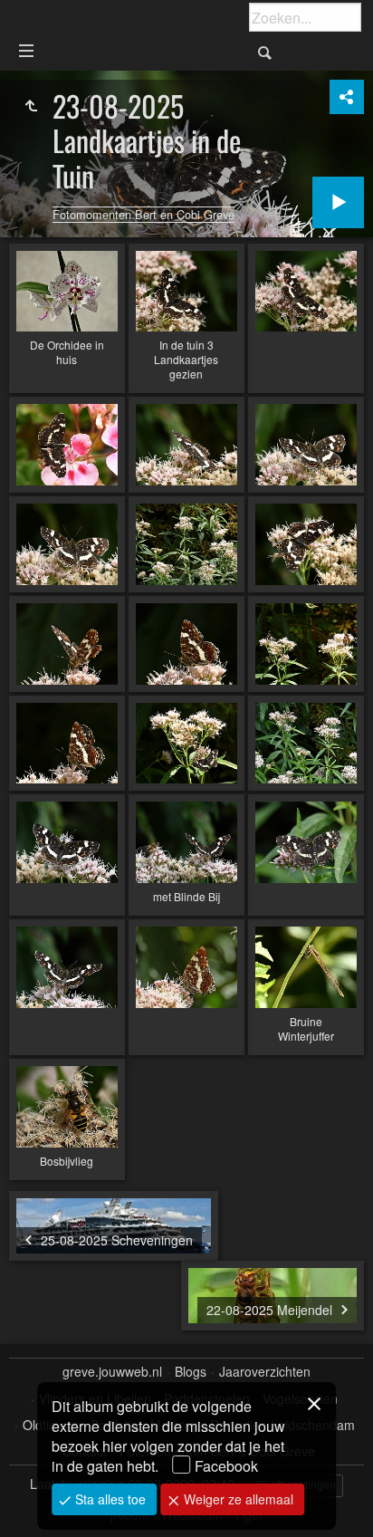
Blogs (190, 1371)
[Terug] (31, 106)
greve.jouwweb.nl (112, 1371)
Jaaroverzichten (265, 1371)
